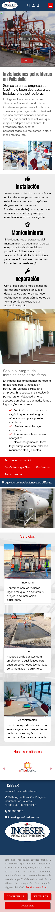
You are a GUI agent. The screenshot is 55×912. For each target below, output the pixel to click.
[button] (33, 5)
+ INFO (27, 60)
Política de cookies (36, 887)
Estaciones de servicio (18, 460)
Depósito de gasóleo (17, 467)
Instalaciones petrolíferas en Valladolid (27, 77)
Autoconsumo (13, 474)
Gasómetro (43, 467)
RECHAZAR (40, 896)
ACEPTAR (27, 905)
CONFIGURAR (16, 896)
